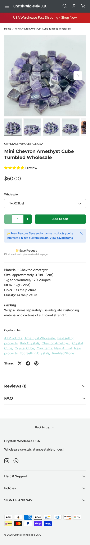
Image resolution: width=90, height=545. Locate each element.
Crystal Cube (24, 348)
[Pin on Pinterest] (36, 363)
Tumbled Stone (63, 353)
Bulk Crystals (29, 343)
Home (7, 28)
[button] (83, 6)
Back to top (43, 427)
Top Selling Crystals (34, 353)
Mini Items (44, 348)
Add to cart (60, 219)
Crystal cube (12, 330)
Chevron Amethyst (56, 343)
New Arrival (63, 348)
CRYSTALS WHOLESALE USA (23, 144)
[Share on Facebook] (28, 363)
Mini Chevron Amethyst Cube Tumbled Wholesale (43, 28)
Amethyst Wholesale (39, 338)
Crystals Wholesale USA (26, 534)
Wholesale (11, 194)
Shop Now (69, 17)
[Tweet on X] (19, 363)
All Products (13, 338)
